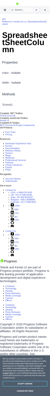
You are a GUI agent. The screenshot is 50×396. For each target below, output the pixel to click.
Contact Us (10, 190)
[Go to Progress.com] (8, 262)
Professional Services (15, 160)
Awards (9, 291)
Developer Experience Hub (18, 143)
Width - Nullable (11, 82)
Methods (8, 94)
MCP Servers (6, 125)
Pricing (8, 134)
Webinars (9, 158)
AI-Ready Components (24, 125)
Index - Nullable (11, 72)
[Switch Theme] (45, 10)
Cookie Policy (8, 373)
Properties (10, 62)
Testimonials (11, 181)
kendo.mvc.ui (20, 22)
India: (22, 197)
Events (8, 167)
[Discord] (12, 226)
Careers (9, 298)
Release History (13, 151)
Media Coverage (13, 296)
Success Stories (13, 179)
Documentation (12, 148)
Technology (10, 288)
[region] (25, 375)
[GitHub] (12, 223)
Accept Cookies (25, 383)
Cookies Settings (25, 391)
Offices (8, 300)
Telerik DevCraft (7, 116)
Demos (8, 146)
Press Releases (12, 293)
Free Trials (10, 132)
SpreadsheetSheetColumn (24, 42)
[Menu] (5, 10)
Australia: (23, 202)
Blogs (8, 155)
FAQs (8, 170)
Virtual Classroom (13, 165)
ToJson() (7, 104)
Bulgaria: (23, 200)
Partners (9, 162)
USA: (21, 192)
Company (10, 286)
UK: (21, 195)
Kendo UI (4, 120)
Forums (9, 153)
